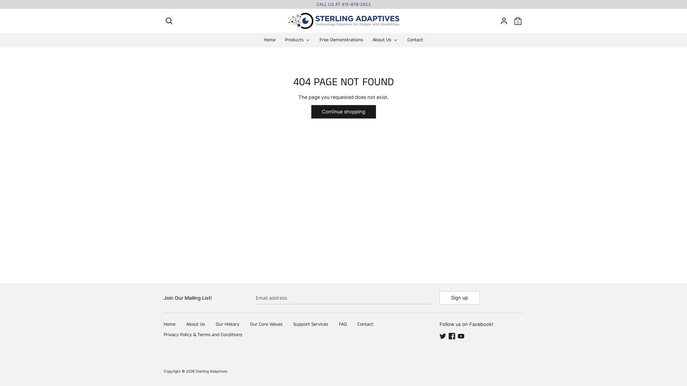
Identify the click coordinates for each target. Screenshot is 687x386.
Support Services (310, 324)
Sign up (459, 297)
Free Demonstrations (341, 39)
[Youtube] (461, 336)
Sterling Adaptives (211, 371)
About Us (382, 39)
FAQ (343, 324)
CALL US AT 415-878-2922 (343, 4)
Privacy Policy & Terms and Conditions (203, 334)
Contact (415, 39)
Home (270, 39)
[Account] (504, 19)
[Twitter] (443, 336)
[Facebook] (452, 336)
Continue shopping (343, 111)
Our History (227, 324)
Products (295, 39)
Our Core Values (266, 324)
